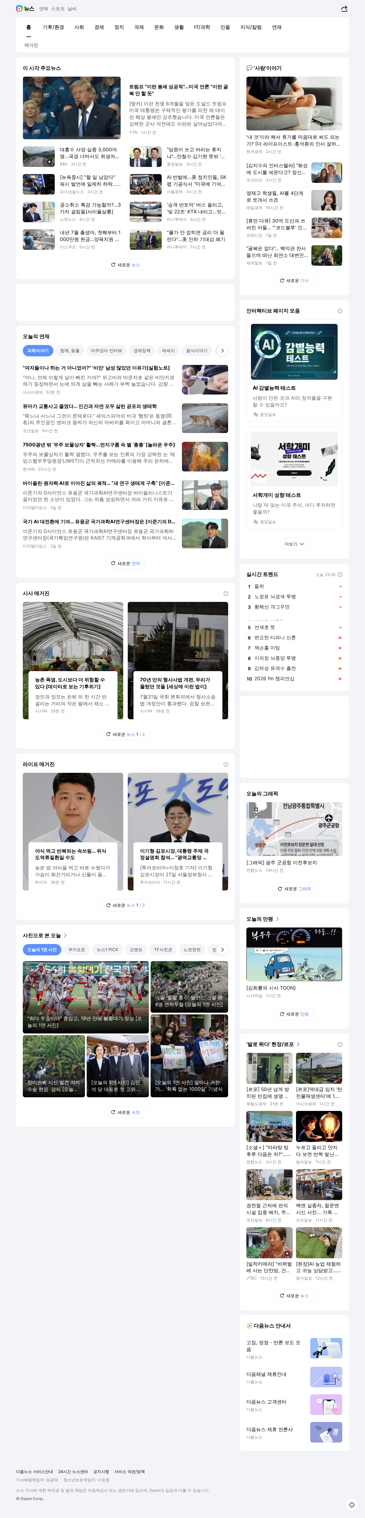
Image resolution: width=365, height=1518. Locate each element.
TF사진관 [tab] (163, 949)
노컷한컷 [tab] (192, 949)
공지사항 (101, 1471)
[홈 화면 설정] (352, 1505)
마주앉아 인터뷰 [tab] (106, 350)
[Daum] (20, 8)
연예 (43, 8)
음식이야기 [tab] (197, 350)
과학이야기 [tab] (38, 350)
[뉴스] (29, 8)
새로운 (128, 264)
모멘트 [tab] (136, 949)
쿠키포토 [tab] (76, 949)
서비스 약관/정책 (129, 1471)
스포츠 (58, 8)
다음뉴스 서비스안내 (34, 1471)
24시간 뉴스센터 (73, 1471)
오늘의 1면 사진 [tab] (42, 949)
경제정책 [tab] (142, 350)
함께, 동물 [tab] (70, 350)
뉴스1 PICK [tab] (107, 949)
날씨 (72, 8)
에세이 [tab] (168, 350)
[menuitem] (28, 27)
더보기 (291, 544)
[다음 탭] (222, 350)
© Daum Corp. (30, 1498)
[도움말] (226, 593)
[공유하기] (343, 8)
